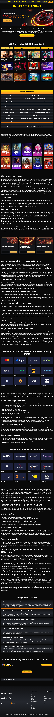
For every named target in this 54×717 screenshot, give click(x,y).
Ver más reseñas (27, 671)
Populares (6, 48)
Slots (46, 48)
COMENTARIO (46, 664)
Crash (33, 48)
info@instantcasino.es (48, 702)
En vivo (19, 48)
